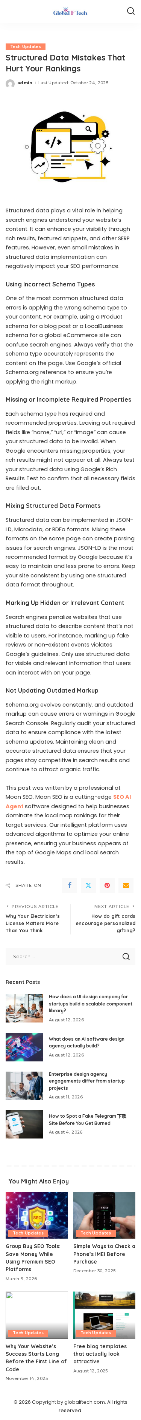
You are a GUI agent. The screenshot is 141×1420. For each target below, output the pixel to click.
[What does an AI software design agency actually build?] (24, 1047)
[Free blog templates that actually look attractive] (104, 1315)
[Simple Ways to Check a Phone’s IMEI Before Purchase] (104, 1215)
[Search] (130, 11)
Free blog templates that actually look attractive (100, 1354)
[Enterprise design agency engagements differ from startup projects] (24, 1086)
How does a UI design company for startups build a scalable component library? (90, 1003)
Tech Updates (25, 46)
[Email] (125, 885)
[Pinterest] (107, 885)
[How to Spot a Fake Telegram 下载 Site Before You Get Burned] (24, 1124)
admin (25, 82)
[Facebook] (69, 885)
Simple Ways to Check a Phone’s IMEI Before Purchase (104, 1254)
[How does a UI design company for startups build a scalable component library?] (24, 1008)
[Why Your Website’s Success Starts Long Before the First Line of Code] (37, 1315)
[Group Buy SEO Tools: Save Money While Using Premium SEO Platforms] (37, 1215)
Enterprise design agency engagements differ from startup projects (87, 1081)
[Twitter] (88, 885)
